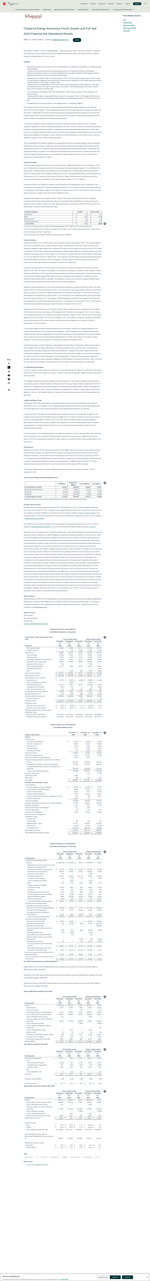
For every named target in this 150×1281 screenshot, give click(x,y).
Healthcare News (83, 9)
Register (137, 3)
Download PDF (127, 23)
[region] (75, 1277)
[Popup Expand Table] (105, 223)
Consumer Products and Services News (27, 9)
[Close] (147, 1277)
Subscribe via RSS (128, 25)
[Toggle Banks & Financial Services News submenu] (76, 10)
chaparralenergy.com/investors (35, 518)
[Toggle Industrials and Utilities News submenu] (111, 10)
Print (124, 20)
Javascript (126, 31)
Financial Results (87, 1157)
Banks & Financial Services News (64, 9)
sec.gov (93, 527)
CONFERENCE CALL (54, 1157)
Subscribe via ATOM (129, 28)
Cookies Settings (102, 1277)
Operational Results (75, 1157)
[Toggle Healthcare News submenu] (90, 10)
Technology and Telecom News (122, 9)
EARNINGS (65, 1157)
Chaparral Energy (28, 1157)
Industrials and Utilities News (100, 9)
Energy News (47, 9)
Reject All (115, 1277)
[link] (84, 3)
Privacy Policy (64, 1279)
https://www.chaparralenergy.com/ (37, 1165)
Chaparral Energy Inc (60, 40)
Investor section (90, 513)
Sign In (128, 3)
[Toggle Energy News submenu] (52, 10)
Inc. (37, 1157)
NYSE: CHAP (44, 1157)
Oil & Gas (97, 1157)
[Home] (10, 3)
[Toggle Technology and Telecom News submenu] (134, 10)
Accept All (127, 1277)
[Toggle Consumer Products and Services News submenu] (41, 10)
